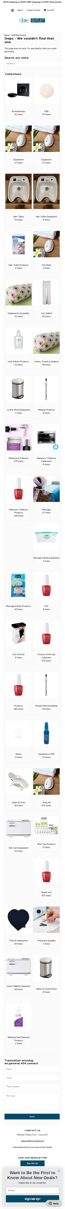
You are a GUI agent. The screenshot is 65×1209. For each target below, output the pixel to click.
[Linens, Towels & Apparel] (46, 342)
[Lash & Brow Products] (18, 342)
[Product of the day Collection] (46, 635)
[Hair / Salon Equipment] (46, 193)
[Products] (18, 687)
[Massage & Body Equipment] (46, 539)
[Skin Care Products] (46, 829)
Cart (50, 10)
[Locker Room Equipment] (18, 391)
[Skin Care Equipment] (18, 830)
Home (7, 35)
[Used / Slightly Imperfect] (18, 969)
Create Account (33, 10)
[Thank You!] (46, 873)
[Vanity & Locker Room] (46, 970)
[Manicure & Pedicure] (18, 439)
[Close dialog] (59, 1171)
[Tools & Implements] (18, 921)
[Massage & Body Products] (18, 587)
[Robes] (18, 735)
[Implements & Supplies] (18, 294)
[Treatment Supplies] (46, 921)
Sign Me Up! (32, 1163)
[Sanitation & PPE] (46, 735)
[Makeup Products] (46, 391)
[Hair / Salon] (18, 193)
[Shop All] (46, 783)
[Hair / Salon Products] (18, 246)
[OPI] (46, 587)
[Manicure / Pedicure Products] (18, 490)
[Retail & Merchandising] (46, 687)
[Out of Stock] (18, 635)
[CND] (46, 92)
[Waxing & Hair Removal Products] (18, 1018)
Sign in (20, 10)
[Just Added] (46, 294)
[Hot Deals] (46, 246)
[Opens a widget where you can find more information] (53, 1203)
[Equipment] (18, 140)
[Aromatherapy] (18, 92)
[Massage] (46, 490)
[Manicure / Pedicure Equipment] (46, 439)
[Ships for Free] (18, 783)
